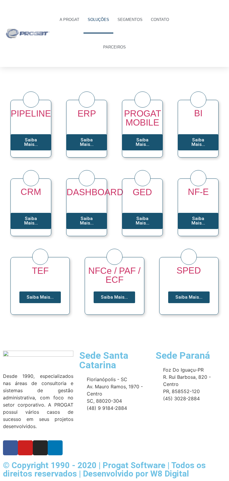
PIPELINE (31, 113)
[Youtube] (25, 447)
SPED (189, 270)
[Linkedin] (55, 447)
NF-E (198, 192)
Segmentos (130, 19)
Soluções (98, 19)
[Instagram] (40, 447)
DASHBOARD (94, 192)
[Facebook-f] (10, 447)
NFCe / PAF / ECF (114, 275)
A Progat (69, 19)
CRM (31, 192)
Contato (160, 19)
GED (142, 192)
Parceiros (114, 47)
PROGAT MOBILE (142, 118)
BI (198, 113)
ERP (87, 113)
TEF (40, 271)
